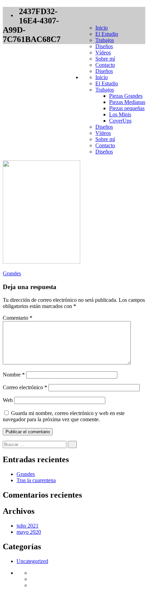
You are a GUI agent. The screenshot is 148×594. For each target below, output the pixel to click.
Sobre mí (105, 59)
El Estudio (106, 34)
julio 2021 (28, 526)
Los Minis (120, 114)
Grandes (12, 273)
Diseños (104, 46)
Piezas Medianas (127, 102)
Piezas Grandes (125, 96)
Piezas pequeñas (127, 108)
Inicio (101, 28)
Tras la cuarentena (36, 480)
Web (8, 400)
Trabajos (104, 40)
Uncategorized (32, 561)
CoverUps (120, 121)
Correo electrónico (25, 387)
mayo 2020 (29, 532)
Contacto (105, 65)
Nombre (14, 375)
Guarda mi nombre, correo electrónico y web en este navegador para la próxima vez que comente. (64, 416)
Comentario (17, 318)
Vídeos (103, 52)
